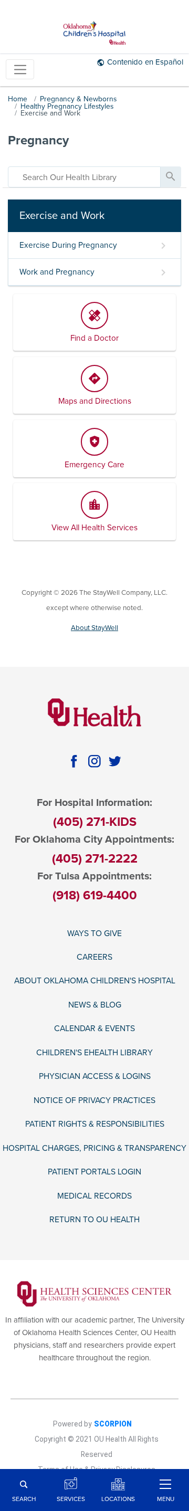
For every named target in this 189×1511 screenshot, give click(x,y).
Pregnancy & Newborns (78, 99)
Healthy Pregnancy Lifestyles (66, 106)
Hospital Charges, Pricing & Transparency (94, 1148)
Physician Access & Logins (95, 1076)
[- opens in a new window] (94, 1293)
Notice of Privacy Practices (94, 1100)
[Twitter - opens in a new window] (115, 761)
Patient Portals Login (94, 1172)
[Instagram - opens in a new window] (94, 761)
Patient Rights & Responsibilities (94, 1124)
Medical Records (94, 1196)
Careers (94, 957)
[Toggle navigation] (20, 69)
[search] (84, 177)
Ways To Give (94, 933)
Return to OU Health (94, 1219)
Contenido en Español (145, 62)
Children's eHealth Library (94, 1052)
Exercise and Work (50, 113)
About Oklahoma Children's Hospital (94, 980)
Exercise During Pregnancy (68, 245)
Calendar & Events (94, 1028)
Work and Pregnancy (56, 272)
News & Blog (94, 1005)
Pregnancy (38, 140)
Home (17, 99)
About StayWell (94, 628)
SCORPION (113, 1424)
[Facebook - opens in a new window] (74, 761)
